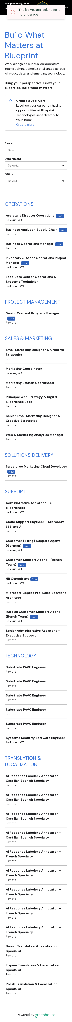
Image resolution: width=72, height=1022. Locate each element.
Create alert (25, 125)
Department (13, 159)
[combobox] (8, 165)
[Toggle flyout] (63, 165)
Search (9, 143)
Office (9, 174)
